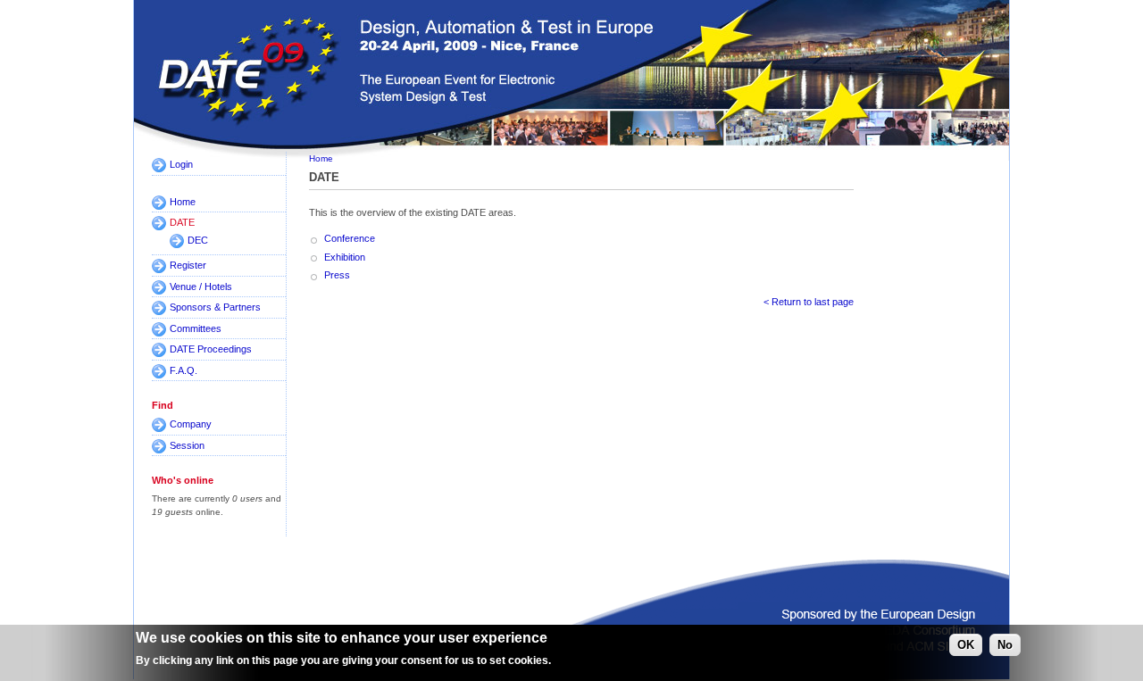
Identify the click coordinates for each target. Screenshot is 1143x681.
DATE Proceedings (211, 349)
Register (188, 265)
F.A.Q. (183, 370)
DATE (182, 222)
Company (191, 424)
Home (183, 201)
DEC (198, 240)
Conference (349, 238)
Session (187, 445)
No (1005, 645)
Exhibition (344, 257)
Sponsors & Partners (215, 307)
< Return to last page (808, 301)
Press (337, 275)
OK (965, 645)
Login (181, 164)
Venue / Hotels (201, 286)
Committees (195, 328)
